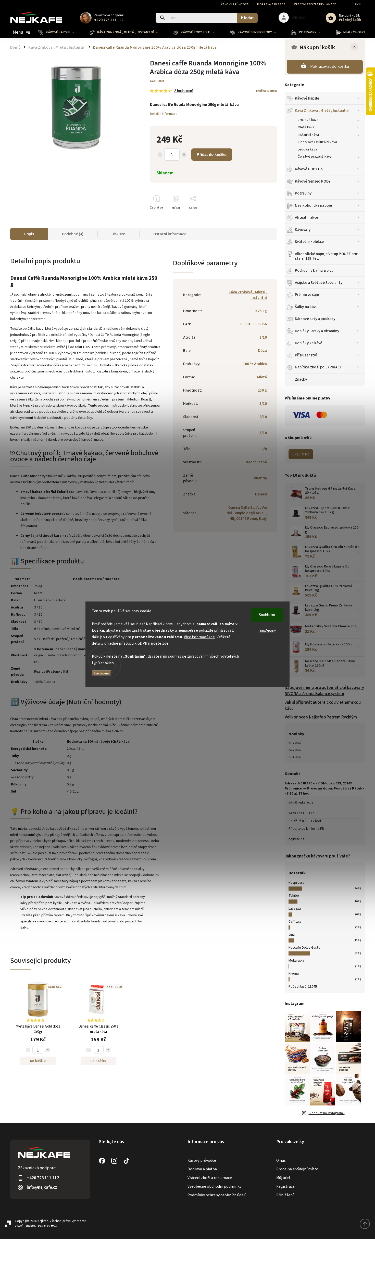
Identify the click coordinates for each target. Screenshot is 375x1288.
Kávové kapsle (307, 98)
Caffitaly (295, 921)
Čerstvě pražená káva (315, 156)
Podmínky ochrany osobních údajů (217, 1195)
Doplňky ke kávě (308, 343)
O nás (281, 1160)
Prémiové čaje (307, 294)
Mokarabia (296, 960)
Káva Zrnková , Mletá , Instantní (322, 110)
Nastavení (101, 673)
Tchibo (294, 895)
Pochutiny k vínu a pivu (314, 270)
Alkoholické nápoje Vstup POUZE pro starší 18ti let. (326, 256)
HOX (54, 1226)
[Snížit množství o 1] (160, 155)
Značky (301, 379)
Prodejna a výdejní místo (297, 1169)
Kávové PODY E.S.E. (311, 169)
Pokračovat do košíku (329, 66)
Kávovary (302, 229)
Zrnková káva (308, 119)
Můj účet (283, 1178)
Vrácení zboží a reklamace (315, 4)
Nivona (294, 973)
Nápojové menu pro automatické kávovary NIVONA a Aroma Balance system (324, 691)
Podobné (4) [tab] (72, 234)
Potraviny (303, 193)
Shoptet (31, 1226)
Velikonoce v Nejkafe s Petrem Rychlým (321, 717)
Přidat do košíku (212, 154)
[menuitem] (60, 32)
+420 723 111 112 (301, 813)
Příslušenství (306, 355)
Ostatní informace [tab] (169, 234)
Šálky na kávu (306, 307)
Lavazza (295, 908)
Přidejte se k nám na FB (306, 828)
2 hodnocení (183, 91)
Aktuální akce (306, 217)
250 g (262, 390)
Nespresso (297, 882)
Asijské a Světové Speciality (318, 282)
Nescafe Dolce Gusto (304, 947)
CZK (358, 4)
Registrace (285, 1186)
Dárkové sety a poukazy (315, 319)
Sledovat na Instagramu (327, 1113)
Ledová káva (307, 149)
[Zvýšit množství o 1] (184, 155)
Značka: (266, 90)
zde (165, 643)
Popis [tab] (29, 234)
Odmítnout (267, 631)
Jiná (292, 934)
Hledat (247, 18)
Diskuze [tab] (118, 234)
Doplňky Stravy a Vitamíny (317, 331)
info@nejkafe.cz (301, 802)
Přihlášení (285, 1195)
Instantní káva (308, 134)
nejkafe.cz (296, 839)
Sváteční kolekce (309, 241)
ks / (300, 454)
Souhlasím (267, 614)
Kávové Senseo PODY (313, 181)
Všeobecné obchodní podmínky (214, 1186)
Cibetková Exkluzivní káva (317, 142)
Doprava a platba (271, 4)
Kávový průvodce (235, 4)
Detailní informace (164, 113)
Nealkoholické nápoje (313, 205)
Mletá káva (306, 127)
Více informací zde (199, 637)
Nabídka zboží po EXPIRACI (318, 367)
